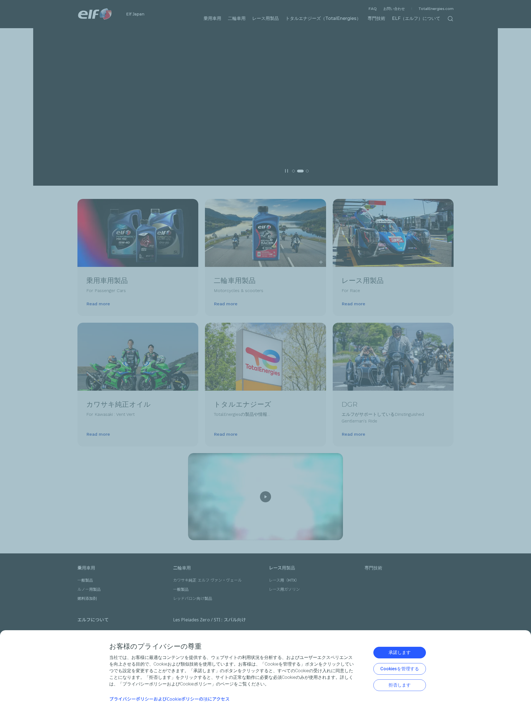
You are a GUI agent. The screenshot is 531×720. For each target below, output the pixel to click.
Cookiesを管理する (399, 668)
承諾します (400, 652)
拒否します (400, 685)
